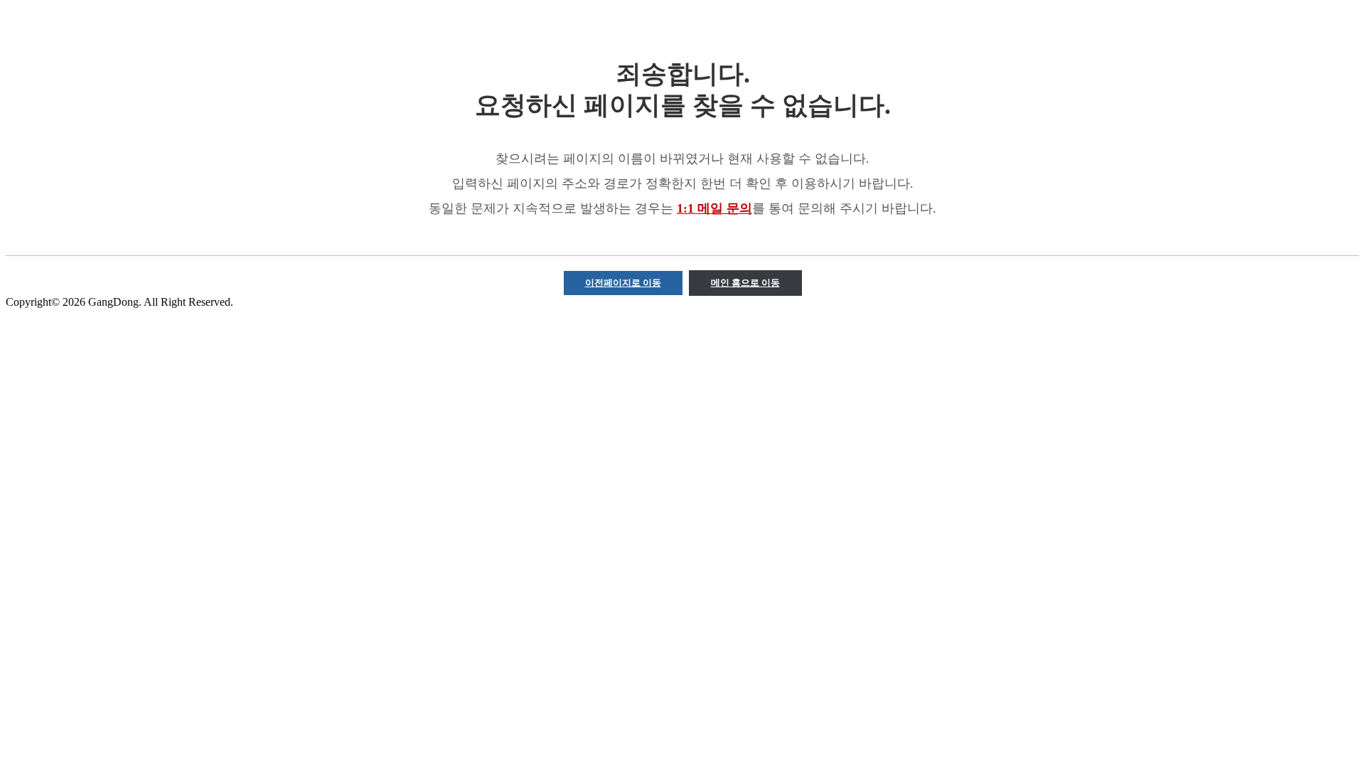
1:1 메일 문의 (714, 208)
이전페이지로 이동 (623, 282)
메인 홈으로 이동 (745, 282)
